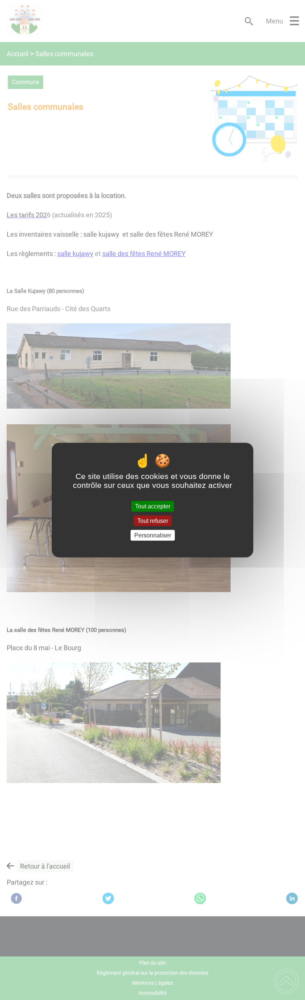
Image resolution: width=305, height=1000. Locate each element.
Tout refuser (152, 520)
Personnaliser (152, 535)
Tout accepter (152, 506)
